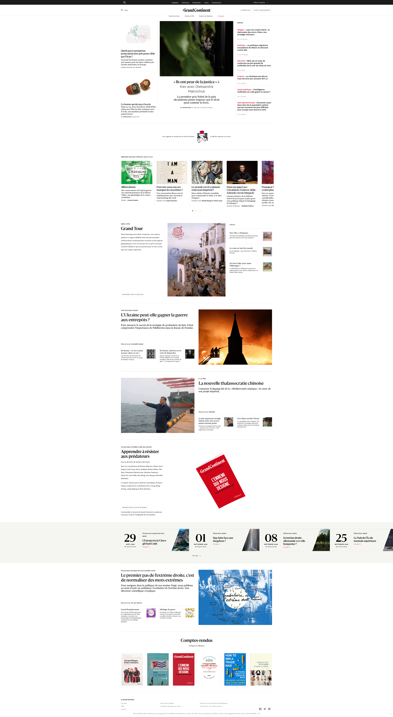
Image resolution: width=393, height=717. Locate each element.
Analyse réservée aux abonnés (131, 67)
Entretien (160, 200)
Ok (259, 713)
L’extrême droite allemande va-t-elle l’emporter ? (294, 540)
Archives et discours (233, 206)
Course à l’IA (189, 16)
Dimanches (197, 2)
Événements (216, 2)
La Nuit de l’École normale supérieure (365, 539)
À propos (221, 16)
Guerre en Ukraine (205, 16)
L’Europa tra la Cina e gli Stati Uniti (154, 542)
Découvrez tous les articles (132, 294)
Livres (206, 2)
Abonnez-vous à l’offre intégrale (134, 507)
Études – (124, 200)
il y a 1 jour (241, 70)
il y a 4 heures (242, 39)
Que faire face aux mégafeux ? (223, 539)
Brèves (240, 23)
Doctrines (185, 2)
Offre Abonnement (262, 10)
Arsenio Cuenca (133, 200)
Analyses (175, 2)
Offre (122, 706)
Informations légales (167, 703)
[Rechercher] (136, 2)
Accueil (123, 709)
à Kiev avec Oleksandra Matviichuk (196, 86)
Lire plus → (146, 547)
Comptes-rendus (196, 640)
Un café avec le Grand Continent (202, 107)
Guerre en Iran (174, 16)
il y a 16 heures (242, 54)
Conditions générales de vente (170, 706)
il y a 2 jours (241, 83)
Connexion (245, 10)
